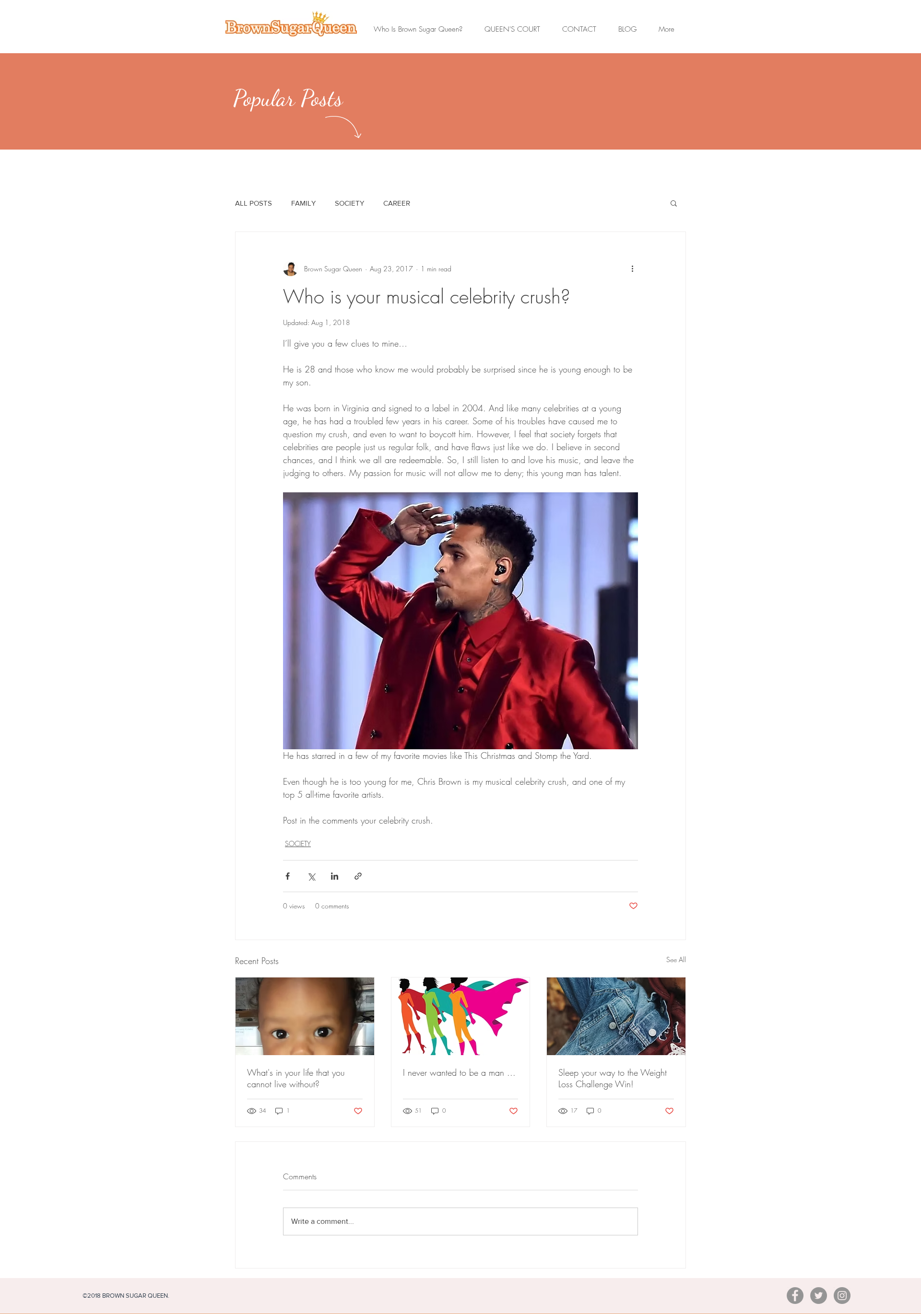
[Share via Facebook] (287, 876)
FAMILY (303, 203)
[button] (673, 203)
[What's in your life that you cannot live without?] (305, 1016)
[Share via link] (358, 876)
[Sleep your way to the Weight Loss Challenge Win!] (616, 1016)
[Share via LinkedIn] (334, 876)
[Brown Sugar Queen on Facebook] (795, 1295)
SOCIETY (349, 203)
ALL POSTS (253, 203)
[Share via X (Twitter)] (311, 876)
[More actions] (632, 268)
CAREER (396, 203)
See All (676, 959)
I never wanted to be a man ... (459, 1072)
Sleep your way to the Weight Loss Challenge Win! (612, 1078)
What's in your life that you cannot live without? (296, 1078)
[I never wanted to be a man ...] (460, 1016)
